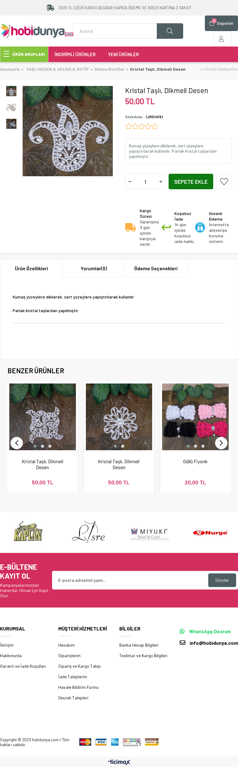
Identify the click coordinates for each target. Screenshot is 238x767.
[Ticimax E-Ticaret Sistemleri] (119, 763)
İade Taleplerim (72, 676)
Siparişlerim (69, 655)
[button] (35, 446)
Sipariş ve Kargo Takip (79, 666)
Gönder (222, 580)
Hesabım (66, 645)
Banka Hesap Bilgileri (138, 645)
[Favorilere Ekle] (224, 181)
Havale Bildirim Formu (78, 687)
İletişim (7, 645)
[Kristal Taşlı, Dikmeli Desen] (42, 417)
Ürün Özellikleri (31, 268)
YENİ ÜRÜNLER (123, 54)
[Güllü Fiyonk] (195, 417)
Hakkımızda (11, 655)
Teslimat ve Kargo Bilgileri (143, 655)
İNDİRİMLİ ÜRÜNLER (75, 54)
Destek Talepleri (73, 697)
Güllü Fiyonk (195, 461)
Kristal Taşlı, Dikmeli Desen (43, 464)
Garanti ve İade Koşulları (23, 666)
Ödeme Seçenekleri (156, 268)
